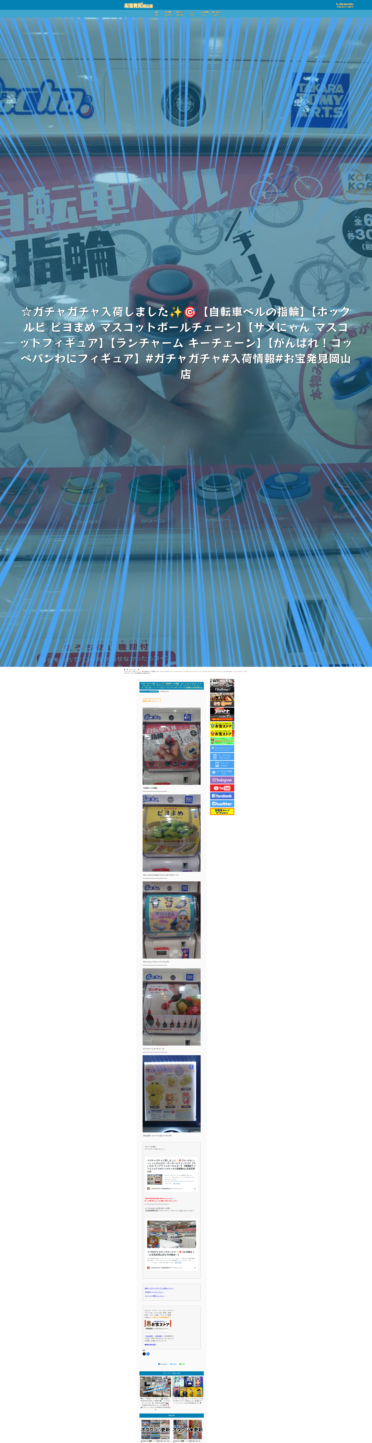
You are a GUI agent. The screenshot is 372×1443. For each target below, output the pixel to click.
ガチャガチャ (144, 691)
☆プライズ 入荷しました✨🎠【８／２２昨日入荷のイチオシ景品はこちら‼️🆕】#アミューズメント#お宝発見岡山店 (187, 1401)
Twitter (174, 1364)
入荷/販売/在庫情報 (153, 691)
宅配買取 (158, 1336)
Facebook (163, 1364)
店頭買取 (149, 1336)
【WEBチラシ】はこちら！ (154, 1292)
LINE (183, 1364)
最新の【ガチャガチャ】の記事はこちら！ (159, 1288)
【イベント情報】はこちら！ (155, 1296)
